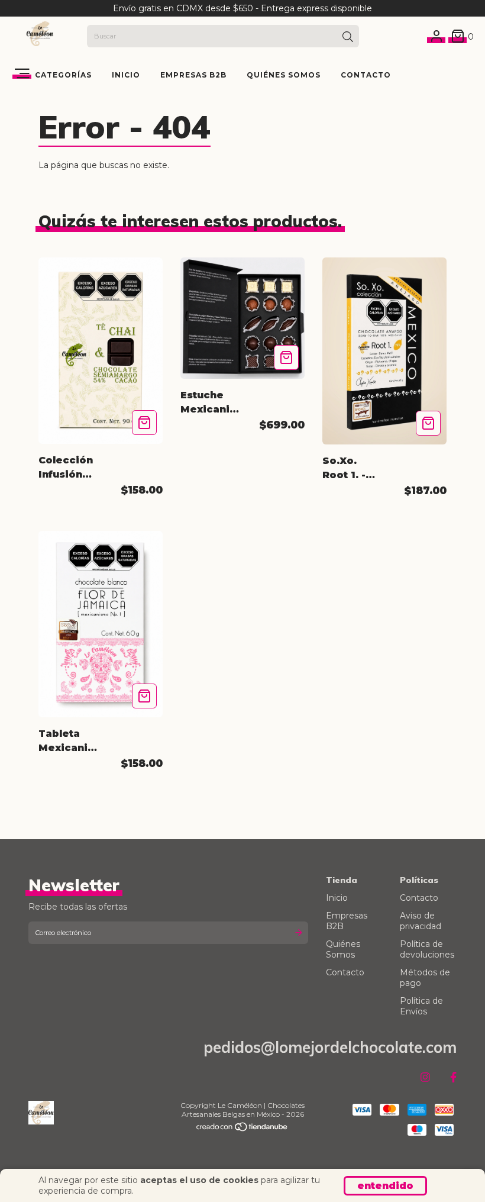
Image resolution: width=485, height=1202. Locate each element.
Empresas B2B (193, 74)
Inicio (126, 74)
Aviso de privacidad (420, 921)
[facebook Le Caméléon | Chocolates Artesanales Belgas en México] (453, 1077)
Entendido (385, 1185)
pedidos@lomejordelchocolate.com (330, 1047)
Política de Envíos (421, 1006)
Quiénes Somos (284, 74)
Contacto (366, 74)
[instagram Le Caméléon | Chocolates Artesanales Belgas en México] (425, 1077)
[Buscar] (348, 37)
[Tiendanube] (242, 1129)
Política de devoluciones (427, 949)
